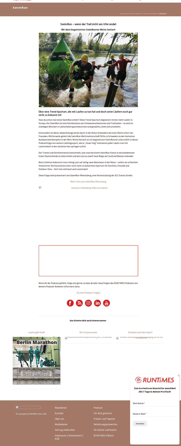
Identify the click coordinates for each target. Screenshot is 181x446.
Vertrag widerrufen (65, 429)
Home (122, 14)
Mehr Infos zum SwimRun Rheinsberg (88, 181)
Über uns (59, 418)
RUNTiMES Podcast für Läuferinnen (142, 14)
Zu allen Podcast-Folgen (88, 292)
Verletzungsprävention (105, 424)
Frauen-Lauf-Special (104, 418)
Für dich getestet (103, 413)
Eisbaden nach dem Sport (140, 332)
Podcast (98, 407)
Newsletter (61, 407)
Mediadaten (61, 424)
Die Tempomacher (88, 332)
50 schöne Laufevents (105, 429)
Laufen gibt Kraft (36, 332)
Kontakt (59, 413)
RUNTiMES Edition (104, 435)
